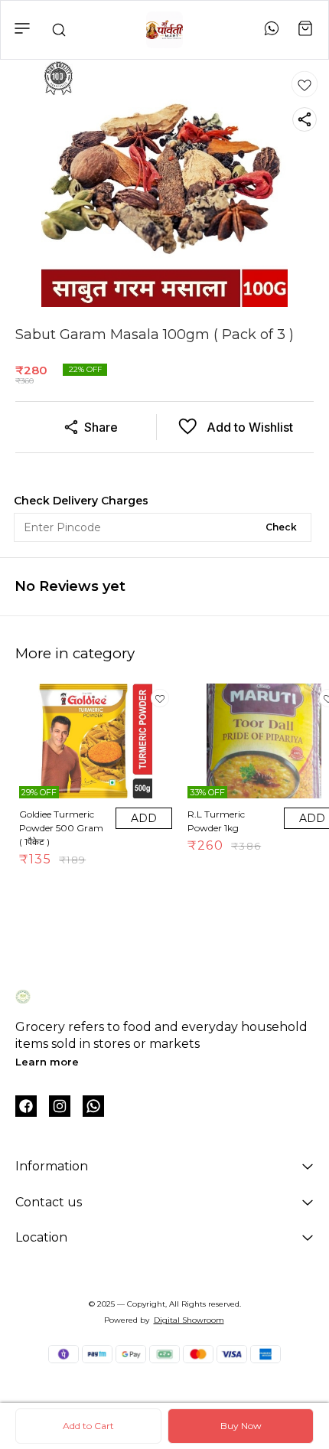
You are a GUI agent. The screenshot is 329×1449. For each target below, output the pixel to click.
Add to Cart (88, 1425)
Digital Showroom (189, 1320)
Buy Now (241, 1425)
